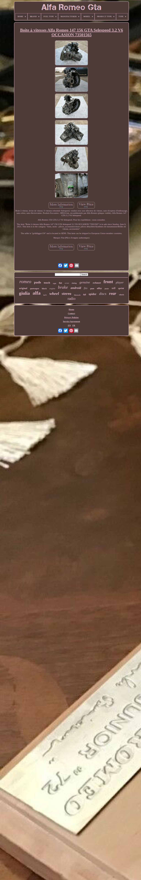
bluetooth (77, 295)
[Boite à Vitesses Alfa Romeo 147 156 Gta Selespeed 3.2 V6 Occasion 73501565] (71, 53)
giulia (24, 293)
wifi (113, 288)
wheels (121, 295)
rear (112, 293)
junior (107, 289)
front (108, 281)
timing (74, 283)
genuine (84, 282)
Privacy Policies (71, 317)
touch (47, 282)
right (54, 283)
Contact (71, 313)
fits (85, 288)
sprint (121, 288)
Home (71, 309)
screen (67, 283)
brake (63, 287)
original (23, 288)
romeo (25, 281)
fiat (60, 283)
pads (37, 282)
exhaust (97, 282)
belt (45, 295)
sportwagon (34, 289)
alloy (99, 288)
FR (73, 325)
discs (102, 294)
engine (52, 288)
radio (71, 298)
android (76, 288)
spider (92, 294)
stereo (66, 294)
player (120, 282)
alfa (37, 293)
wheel (54, 293)
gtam (92, 289)
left (84, 294)
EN (69, 325)
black (44, 288)
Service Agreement (71, 321)
